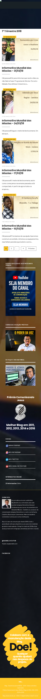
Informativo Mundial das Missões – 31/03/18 (16, 69)
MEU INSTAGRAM (14, 452)
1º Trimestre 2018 (9, 37)
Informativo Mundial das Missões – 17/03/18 (16, 172)
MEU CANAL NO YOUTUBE (17, 466)
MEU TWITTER (14, 459)
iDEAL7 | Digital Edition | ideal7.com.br (27, 696)
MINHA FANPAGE (14, 445)
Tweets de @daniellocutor (10, 544)
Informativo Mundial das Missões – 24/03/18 (16, 122)
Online (13, 483)
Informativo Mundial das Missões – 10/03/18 (16, 227)
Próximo (31, 248)
